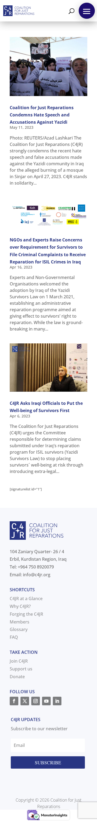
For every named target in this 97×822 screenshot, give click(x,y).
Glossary (18, 629)
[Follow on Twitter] (24, 701)
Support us (21, 669)
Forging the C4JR (26, 614)
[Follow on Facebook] (14, 701)
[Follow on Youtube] (46, 701)
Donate (17, 677)
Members (19, 622)
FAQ (14, 637)
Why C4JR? (20, 606)
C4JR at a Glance (26, 598)
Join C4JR (19, 661)
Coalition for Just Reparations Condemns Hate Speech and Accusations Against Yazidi (42, 115)
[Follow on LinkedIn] (57, 701)
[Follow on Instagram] (35, 701)
